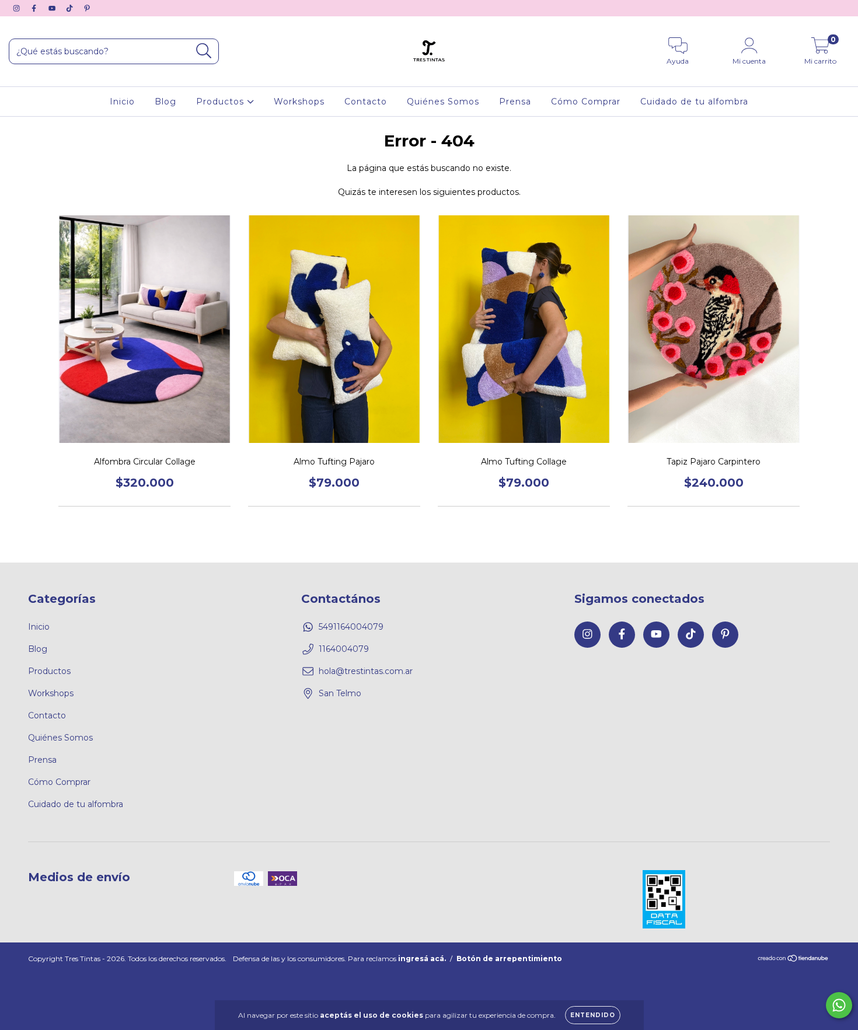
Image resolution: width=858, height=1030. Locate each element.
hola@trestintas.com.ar (366, 671)
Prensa (515, 101)
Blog (165, 101)
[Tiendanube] (793, 959)
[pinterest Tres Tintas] (87, 8)
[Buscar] (204, 51)
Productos (221, 101)
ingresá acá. (422, 958)
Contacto (365, 101)
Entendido (592, 1015)
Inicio (122, 101)
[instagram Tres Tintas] (17, 8)
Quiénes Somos (443, 101)
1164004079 (344, 649)
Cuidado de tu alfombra (694, 101)
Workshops (299, 101)
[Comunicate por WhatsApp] (839, 1005)
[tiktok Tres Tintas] (70, 8)
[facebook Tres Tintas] (35, 8)
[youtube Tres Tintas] (53, 8)
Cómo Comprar (585, 101)
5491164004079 (351, 627)
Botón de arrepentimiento (509, 958)
